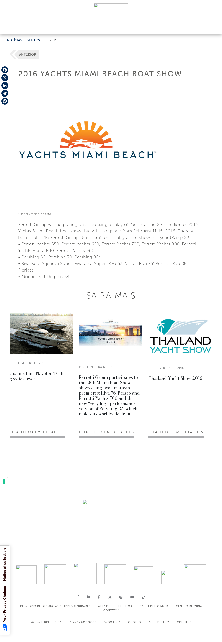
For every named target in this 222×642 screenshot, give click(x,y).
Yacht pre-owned (154, 606)
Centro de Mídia (189, 606)
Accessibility (159, 622)
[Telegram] (5, 93)
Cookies (134, 622)
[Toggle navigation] (214, 27)
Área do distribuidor (115, 606)
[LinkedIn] (5, 85)
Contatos (111, 610)
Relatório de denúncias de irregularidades (55, 606)
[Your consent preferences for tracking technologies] (4, 481)
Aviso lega (112, 622)
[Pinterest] (5, 101)
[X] (5, 78)
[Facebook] (5, 70)
